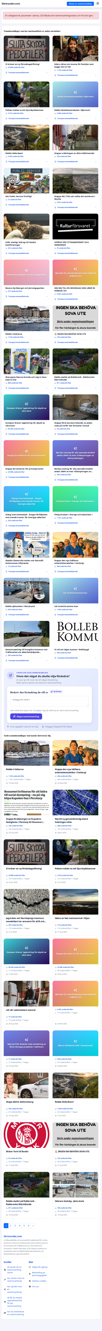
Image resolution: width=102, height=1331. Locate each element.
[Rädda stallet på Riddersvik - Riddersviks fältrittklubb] (75, 369)
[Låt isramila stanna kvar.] (75, 598)
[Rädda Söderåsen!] (26, 145)
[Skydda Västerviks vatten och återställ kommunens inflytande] (26, 553)
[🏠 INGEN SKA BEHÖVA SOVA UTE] (75, 325)
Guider (8, 1262)
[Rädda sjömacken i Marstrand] (26, 598)
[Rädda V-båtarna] (26, 325)
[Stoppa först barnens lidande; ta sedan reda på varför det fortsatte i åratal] (75, 415)
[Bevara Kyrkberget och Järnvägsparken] (26, 280)
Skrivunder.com (11, 3)
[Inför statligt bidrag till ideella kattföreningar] (26, 235)
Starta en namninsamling (80, 4)
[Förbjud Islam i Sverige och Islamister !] (75, 506)
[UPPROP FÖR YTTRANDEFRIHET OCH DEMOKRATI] (75, 235)
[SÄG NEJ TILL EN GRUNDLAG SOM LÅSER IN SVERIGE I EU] (75, 281)
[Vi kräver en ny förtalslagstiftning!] (26, 56)
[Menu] (97, 3)
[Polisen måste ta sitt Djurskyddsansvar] (26, 101)
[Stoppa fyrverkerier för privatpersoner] (26, 460)
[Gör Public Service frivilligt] (26, 188)
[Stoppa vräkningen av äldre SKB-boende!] (75, 145)
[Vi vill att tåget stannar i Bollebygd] (75, 641)
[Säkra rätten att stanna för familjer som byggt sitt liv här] (75, 57)
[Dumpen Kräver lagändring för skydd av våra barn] (26, 415)
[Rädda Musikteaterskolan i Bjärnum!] (75, 101)
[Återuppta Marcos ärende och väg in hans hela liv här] (26, 369)
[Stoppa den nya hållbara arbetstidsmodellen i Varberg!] (75, 553)
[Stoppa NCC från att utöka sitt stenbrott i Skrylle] (75, 189)
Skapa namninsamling (28, 716)
